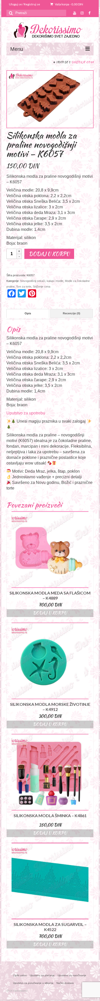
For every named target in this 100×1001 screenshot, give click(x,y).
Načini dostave (65, 983)
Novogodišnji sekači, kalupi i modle (41, 280)
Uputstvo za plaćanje (42, 975)
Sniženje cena (83, 62)
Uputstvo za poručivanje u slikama (33, 983)
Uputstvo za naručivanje (72, 975)
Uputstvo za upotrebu (25, 413)
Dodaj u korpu (49, 253)
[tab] (27, 313)
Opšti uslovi (20, 975)
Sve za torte (23, 286)
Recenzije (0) (71, 313)
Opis (28, 313)
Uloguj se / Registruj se (24, 4)
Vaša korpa (68, 4)
